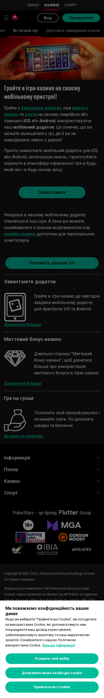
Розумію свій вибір (52, 659)
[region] (52, 649)
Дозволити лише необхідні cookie (52, 673)
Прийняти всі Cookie (52, 687)
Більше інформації (58, 645)
